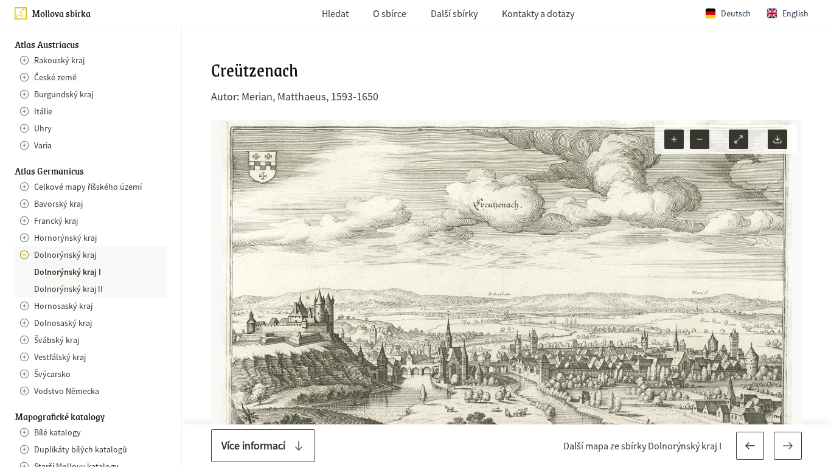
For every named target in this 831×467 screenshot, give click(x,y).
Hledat (335, 13)
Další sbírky (454, 13)
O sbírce (389, 13)
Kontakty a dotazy (538, 13)
